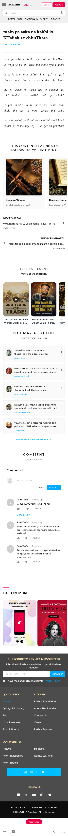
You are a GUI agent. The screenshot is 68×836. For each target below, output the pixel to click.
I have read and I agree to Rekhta (33, 680)
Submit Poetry (11, 729)
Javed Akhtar (12, 44)
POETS (11, 19)
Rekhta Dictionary (13, 755)
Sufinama (39, 748)
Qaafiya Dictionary (13, 708)
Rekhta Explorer (43, 729)
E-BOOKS (55, 19)
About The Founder (45, 708)
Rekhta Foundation (45, 701)
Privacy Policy (52, 680)
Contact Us (40, 715)
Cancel (42, 487)
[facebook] (18, 794)
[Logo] (14, 5)
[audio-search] (61, 12)
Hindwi (7, 748)
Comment (54, 487)
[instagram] (41, 794)
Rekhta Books (10, 762)
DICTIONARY (31, 19)
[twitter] (26, 794)
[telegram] (49, 794)
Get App (59, 4)
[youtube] (34, 794)
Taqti (5, 715)
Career (38, 722)
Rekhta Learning (43, 755)
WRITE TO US (37, 772)
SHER (20, 19)
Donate (47, 4)
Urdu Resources (12, 722)
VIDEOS (44, 19)
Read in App (34, 822)
